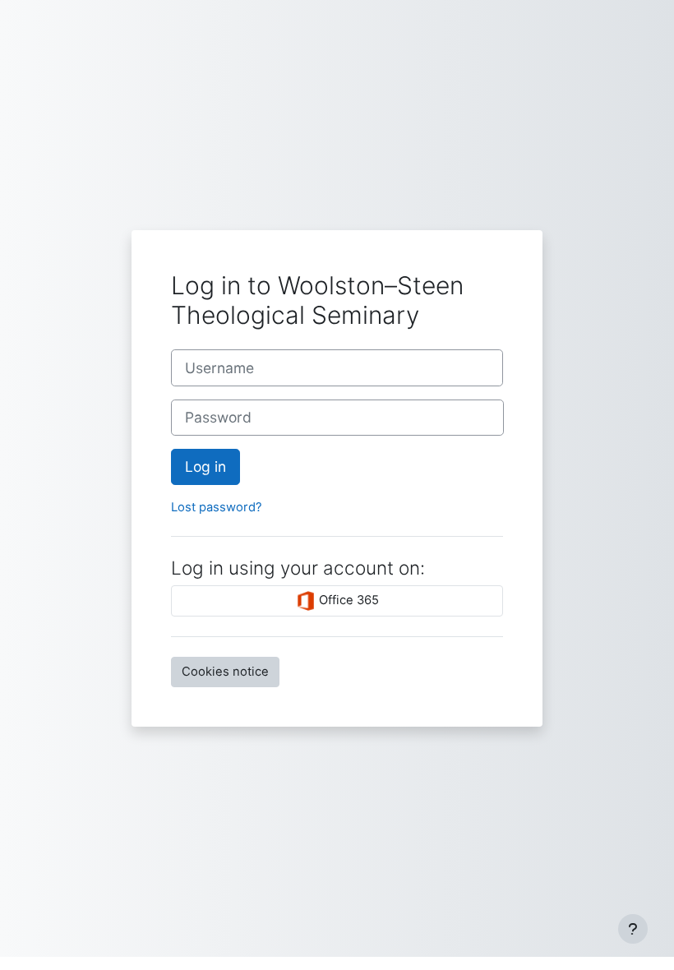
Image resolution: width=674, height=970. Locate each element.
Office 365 (347, 600)
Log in (205, 466)
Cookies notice (225, 671)
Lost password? (216, 507)
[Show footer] (633, 929)
